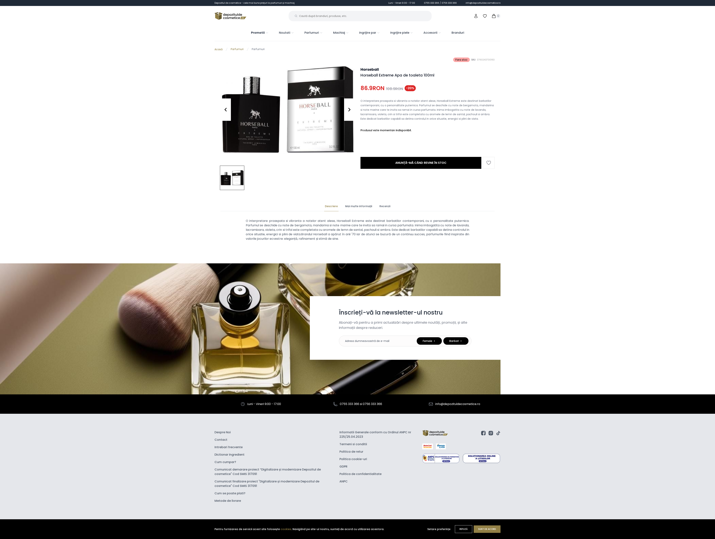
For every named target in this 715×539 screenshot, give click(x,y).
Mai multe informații (358, 206)
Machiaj (339, 33)
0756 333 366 (449, 2)
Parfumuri (311, 33)
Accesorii (430, 33)
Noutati (284, 33)
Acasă (218, 49)
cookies (286, 529)
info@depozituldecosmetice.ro (483, 3)
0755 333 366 (431, 2)
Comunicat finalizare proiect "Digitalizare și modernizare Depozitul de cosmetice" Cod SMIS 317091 (266, 483)
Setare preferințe (438, 529)
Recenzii (384, 206)
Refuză (464, 529)
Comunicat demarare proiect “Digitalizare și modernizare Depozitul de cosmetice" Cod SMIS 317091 (267, 471)
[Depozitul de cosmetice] (230, 16)
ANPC (343, 481)
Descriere (331, 206)
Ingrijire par (367, 33)
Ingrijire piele (399, 33)
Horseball (369, 69)
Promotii (258, 33)
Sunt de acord (487, 529)
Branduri (458, 33)
